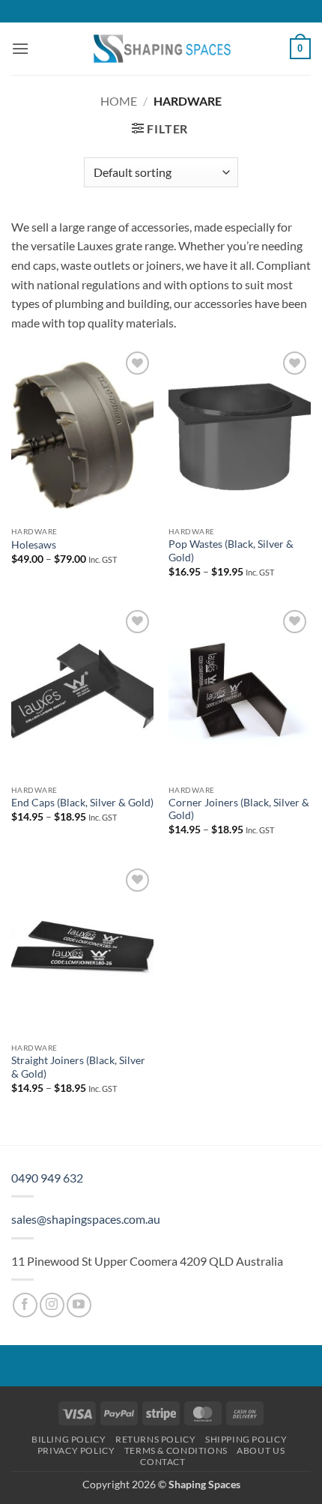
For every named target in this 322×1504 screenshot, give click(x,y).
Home (118, 101)
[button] (20, 48)
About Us (261, 1450)
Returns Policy (155, 1439)
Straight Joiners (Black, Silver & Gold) (78, 1067)
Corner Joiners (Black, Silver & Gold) (238, 809)
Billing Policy (68, 1439)
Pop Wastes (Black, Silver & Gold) (231, 551)
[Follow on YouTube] (79, 1305)
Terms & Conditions (176, 1450)
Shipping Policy (246, 1439)
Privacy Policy (76, 1450)
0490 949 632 (47, 1178)
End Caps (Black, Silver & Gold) (82, 803)
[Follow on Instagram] (52, 1305)
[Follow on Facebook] (25, 1305)
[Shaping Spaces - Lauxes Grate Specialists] (161, 49)
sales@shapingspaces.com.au (85, 1219)
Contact (162, 1461)
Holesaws (33, 545)
